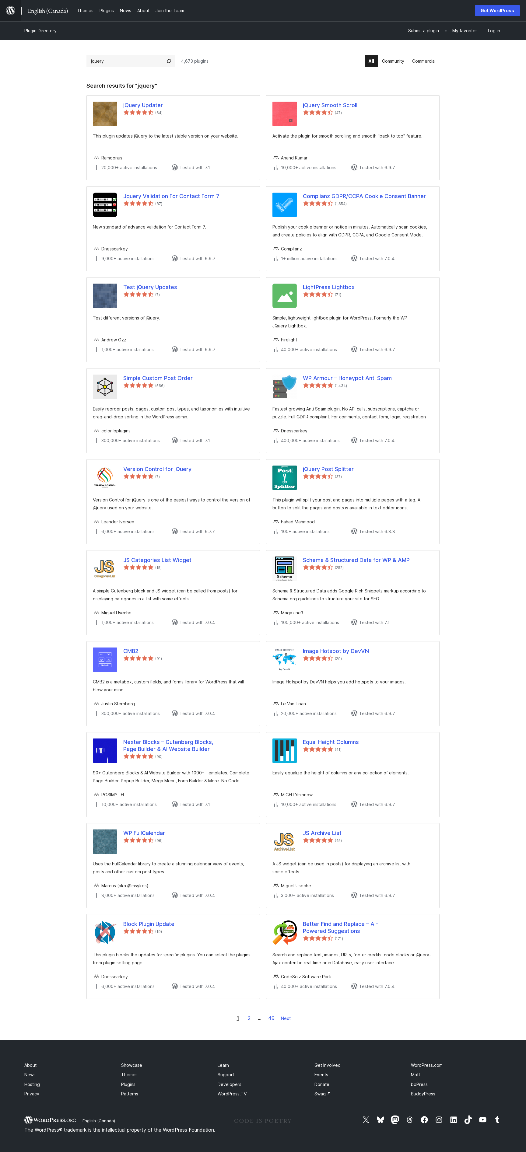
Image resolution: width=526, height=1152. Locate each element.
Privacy (31, 1093)
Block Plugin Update (148, 924)
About (30, 1065)
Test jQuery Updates (150, 287)
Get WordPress (497, 10)
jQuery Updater (143, 105)
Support (226, 1074)
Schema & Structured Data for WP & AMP (356, 560)
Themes (129, 1074)
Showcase (131, 1065)
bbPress (419, 1084)
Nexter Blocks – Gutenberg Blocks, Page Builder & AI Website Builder (168, 745)
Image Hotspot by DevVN (336, 651)
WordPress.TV (232, 1093)
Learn (223, 1065)
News (30, 1074)
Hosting (32, 1084)
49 (271, 1018)
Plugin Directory (40, 30)
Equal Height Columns (331, 742)
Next (286, 1018)
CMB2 (130, 651)
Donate (321, 1084)
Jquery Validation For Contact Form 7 (171, 196)
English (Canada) (98, 1120)
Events (321, 1074)
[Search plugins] (169, 61)
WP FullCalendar (144, 833)
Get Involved (327, 1065)
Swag (322, 1093)
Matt (415, 1074)
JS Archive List (322, 833)
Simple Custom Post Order (158, 378)
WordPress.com (427, 1065)
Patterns (129, 1093)
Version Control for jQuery (157, 469)
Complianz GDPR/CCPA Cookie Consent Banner (364, 196)
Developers (229, 1084)
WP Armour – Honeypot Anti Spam (347, 378)
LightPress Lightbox (329, 287)
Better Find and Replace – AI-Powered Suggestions (340, 927)
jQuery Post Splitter (328, 469)
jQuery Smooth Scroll (330, 105)
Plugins (128, 1084)
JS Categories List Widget (157, 560)
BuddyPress (423, 1093)
